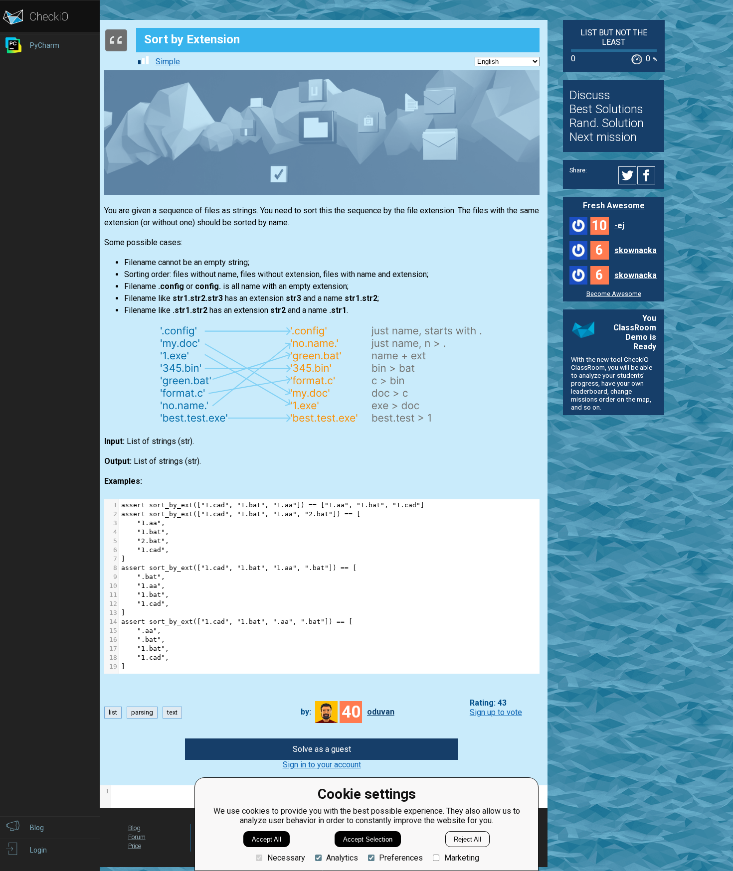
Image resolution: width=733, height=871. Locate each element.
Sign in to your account (322, 764)
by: (306, 712)
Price (134, 846)
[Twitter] (627, 175)
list (113, 712)
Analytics (342, 858)
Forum (137, 837)
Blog (134, 828)
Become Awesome (613, 293)
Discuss (589, 95)
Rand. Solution (606, 123)
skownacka (635, 250)
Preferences (401, 858)
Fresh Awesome (614, 205)
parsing (142, 712)
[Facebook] (647, 175)
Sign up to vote (496, 712)
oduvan (380, 712)
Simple (168, 61)
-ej (619, 225)
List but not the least (613, 37)
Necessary (286, 858)
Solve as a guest (322, 749)
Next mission (603, 137)
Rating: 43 (488, 703)
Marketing (461, 858)
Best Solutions (606, 109)
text (172, 712)
